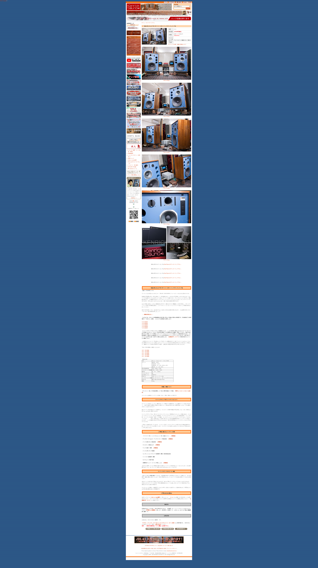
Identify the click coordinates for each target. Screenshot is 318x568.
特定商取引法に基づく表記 (147, 548)
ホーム (143, 22)
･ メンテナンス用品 (132, 44)
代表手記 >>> (134, 198)
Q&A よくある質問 (132, 160)
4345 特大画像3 (145, 353)
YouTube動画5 (145, 327)
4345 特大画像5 (145, 356)
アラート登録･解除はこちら (134, 174)
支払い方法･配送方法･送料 (160, 548)
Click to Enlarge (166, 80)
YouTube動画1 (145, 321)
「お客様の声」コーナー (173, 336)
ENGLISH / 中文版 (132, 166)
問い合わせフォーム (132, 168)
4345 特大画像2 (145, 351)
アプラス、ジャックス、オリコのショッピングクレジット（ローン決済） (158, 522)
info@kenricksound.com (171, 550)
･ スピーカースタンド (132, 52)
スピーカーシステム (150, 22)
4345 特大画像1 (145, 350)
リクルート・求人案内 (133, 165)
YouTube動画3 (145, 324)
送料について (131, 158)
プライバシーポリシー (172, 548)
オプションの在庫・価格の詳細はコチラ (177, 44)
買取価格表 (130, 153)
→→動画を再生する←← (147, 314)
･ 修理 (129, 42)
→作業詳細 (172, 435)
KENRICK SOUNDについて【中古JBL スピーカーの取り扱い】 (159, 545)
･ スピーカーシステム (132, 39)
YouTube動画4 (145, 326)
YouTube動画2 (145, 323)
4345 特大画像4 (145, 354)
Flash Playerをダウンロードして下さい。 (173, 264)
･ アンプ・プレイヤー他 (133, 50)
